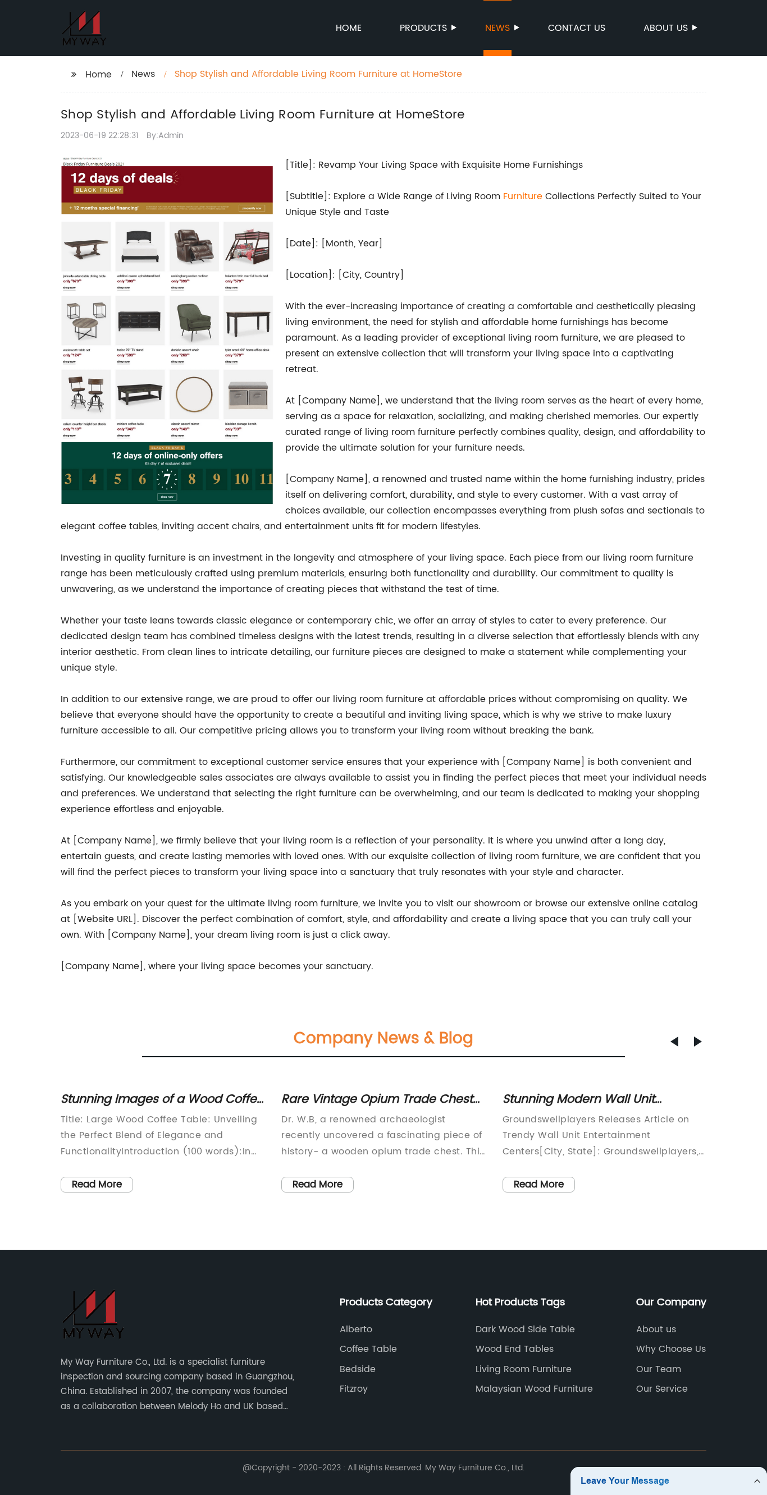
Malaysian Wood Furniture (534, 1389)
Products (423, 28)
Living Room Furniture (524, 1369)
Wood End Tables (515, 1349)
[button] (674, 1042)
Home (349, 28)
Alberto (356, 1329)
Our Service (662, 1389)
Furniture (522, 196)
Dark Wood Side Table (525, 1329)
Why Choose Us (671, 1349)
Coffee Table (368, 1349)
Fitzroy (354, 1389)
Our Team (658, 1369)
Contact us (576, 28)
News (497, 28)
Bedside (358, 1369)
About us (665, 28)
